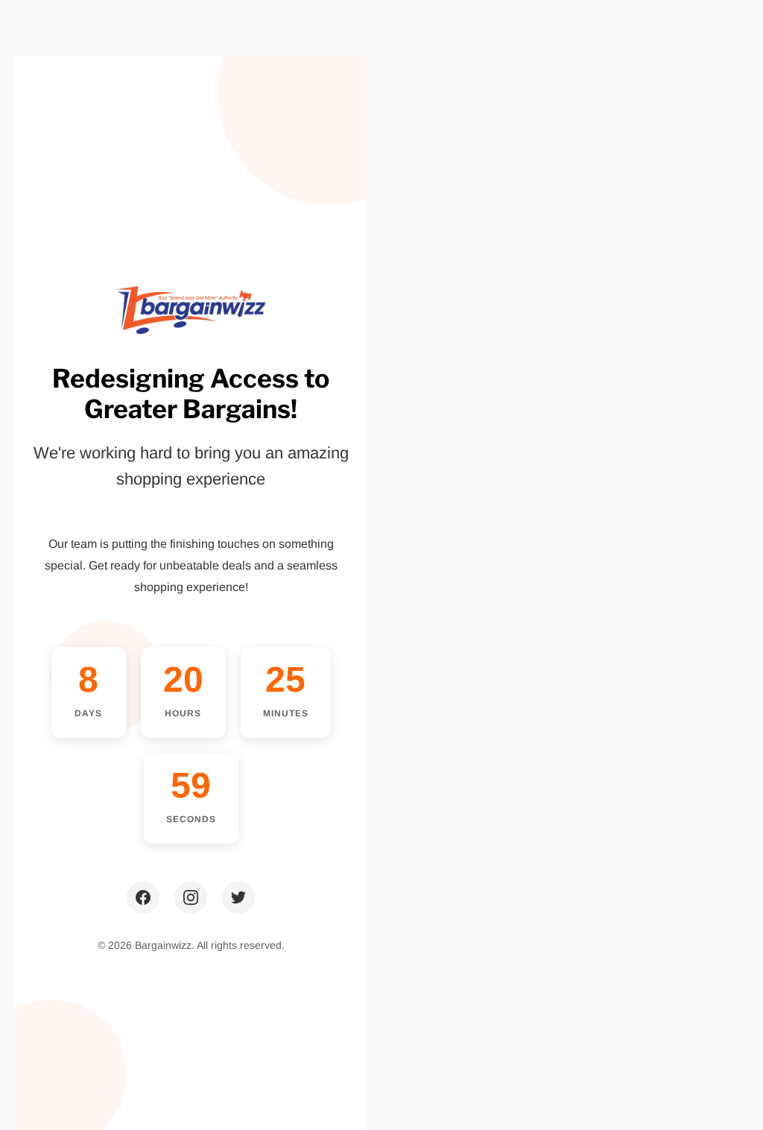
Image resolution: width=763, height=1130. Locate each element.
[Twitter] (238, 897)
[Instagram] (190, 897)
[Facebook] (143, 897)
